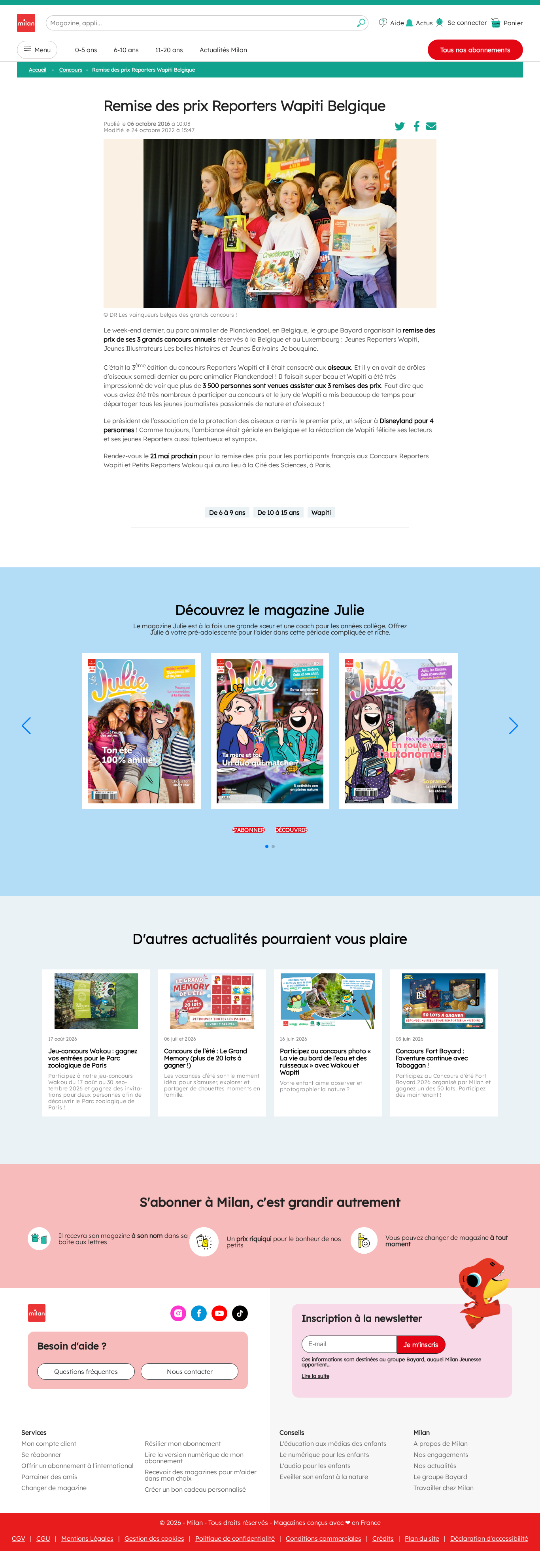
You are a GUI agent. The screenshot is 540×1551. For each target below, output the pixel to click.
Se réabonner (41, 1454)
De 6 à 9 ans (227, 512)
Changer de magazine (54, 1488)
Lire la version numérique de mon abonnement (194, 1457)
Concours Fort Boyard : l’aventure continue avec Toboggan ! (432, 1058)
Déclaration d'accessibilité (489, 1538)
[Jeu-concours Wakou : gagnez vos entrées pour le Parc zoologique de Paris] (96, 1001)
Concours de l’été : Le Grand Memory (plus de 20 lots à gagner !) (205, 1058)
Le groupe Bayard (440, 1477)
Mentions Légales (87, 1538)
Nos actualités (435, 1465)
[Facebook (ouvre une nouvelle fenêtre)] (199, 1319)
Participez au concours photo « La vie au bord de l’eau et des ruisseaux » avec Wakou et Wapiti (325, 1061)
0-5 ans (86, 50)
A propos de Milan (440, 1443)
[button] (26, 726)
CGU (43, 1538)
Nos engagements (440, 1454)
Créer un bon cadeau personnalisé (195, 1489)
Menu (42, 50)
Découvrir (291, 830)
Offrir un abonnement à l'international (77, 1465)
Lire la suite (315, 1376)
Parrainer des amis (49, 1477)
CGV (18, 1538)
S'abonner (248, 830)
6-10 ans (126, 50)
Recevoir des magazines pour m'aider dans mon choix (201, 1475)
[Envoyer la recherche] (361, 22)
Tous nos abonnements (475, 50)
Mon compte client (48, 1443)
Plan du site (422, 1538)
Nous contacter (190, 1371)
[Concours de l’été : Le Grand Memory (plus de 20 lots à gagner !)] (212, 1001)
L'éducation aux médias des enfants (333, 1443)
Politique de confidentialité (235, 1538)
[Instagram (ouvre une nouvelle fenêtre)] (178, 1319)
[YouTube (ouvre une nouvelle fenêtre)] (219, 1319)
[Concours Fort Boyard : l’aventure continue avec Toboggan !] (444, 1001)
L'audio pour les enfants (315, 1465)
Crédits (383, 1538)
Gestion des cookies (154, 1538)
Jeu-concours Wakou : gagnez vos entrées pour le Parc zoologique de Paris (92, 1058)
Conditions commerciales (323, 1538)
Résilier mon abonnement (183, 1443)
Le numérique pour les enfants (324, 1454)
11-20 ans (169, 50)
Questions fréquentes (86, 1371)
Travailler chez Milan (443, 1488)
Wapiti (321, 512)
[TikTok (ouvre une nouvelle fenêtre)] (240, 1319)
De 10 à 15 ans (278, 512)
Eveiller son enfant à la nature (323, 1477)
